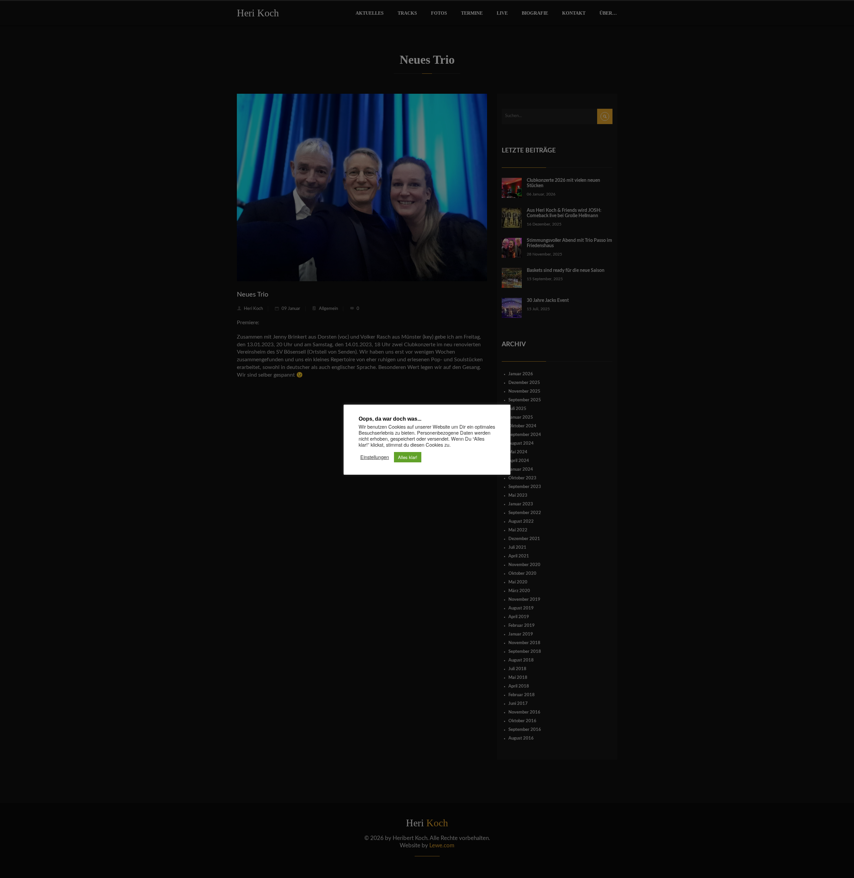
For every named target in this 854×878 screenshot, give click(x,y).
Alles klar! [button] (407, 457)
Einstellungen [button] (374, 457)
